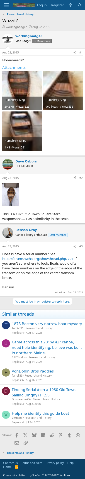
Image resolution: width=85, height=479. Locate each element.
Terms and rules (31, 463)
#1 (81, 52)
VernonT (17, 418)
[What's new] (70, 5)
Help (70, 463)
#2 (81, 178)
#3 (81, 246)
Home (7, 467)
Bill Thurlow (19, 357)
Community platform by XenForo (39, 475)
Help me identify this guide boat (40, 413)
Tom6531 (18, 328)
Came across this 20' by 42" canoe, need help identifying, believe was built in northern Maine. (47, 347)
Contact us (10, 463)
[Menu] (6, 5)
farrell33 (17, 375)
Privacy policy (55, 463)
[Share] (75, 52)
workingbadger (16, 27)
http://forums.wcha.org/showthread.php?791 (38, 258)
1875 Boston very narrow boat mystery (47, 323)
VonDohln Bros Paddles (33, 371)
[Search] (79, 5)
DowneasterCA (21, 399)
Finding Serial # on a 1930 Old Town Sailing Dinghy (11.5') (44, 392)
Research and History (39, 328)
